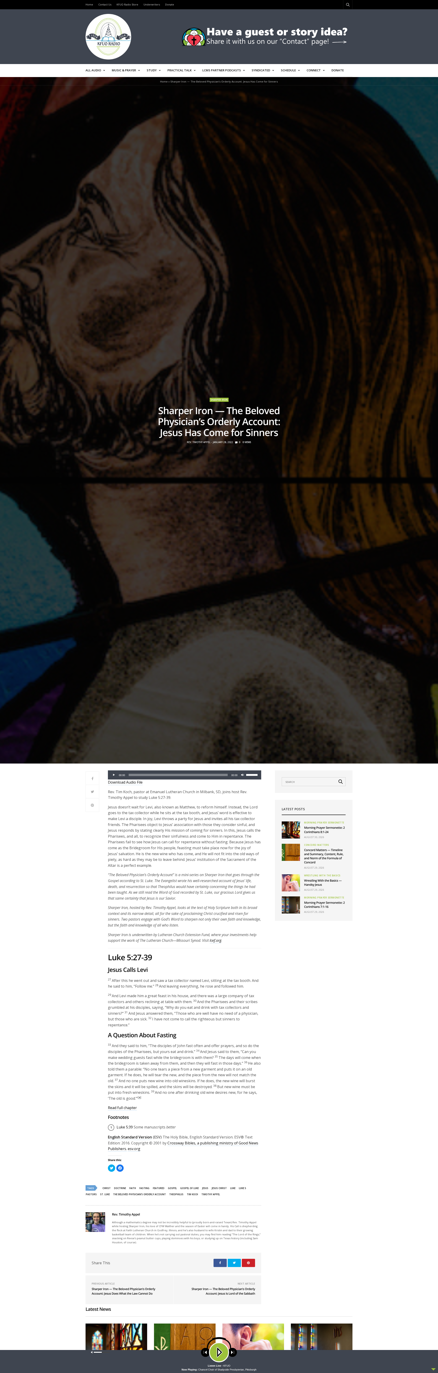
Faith (132, 1188)
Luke (232, 1188)
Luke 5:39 (125, 1127)
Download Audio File (125, 782)
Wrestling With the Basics (322, 875)
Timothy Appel (210, 1194)
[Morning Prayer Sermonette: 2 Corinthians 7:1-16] (291, 905)
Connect (314, 70)
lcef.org (215, 940)
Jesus (205, 1188)
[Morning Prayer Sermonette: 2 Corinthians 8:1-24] (291, 830)
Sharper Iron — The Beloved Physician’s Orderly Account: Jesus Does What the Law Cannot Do (123, 1291)
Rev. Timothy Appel (198, 442)
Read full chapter (122, 1107)
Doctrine (120, 1188)
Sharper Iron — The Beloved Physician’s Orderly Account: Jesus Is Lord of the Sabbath (223, 1291)
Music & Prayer (124, 70)
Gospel (172, 1188)
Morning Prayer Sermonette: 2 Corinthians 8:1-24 (324, 830)
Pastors (91, 1194)
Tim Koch (192, 1194)
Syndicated (261, 70)
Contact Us (104, 4)
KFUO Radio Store (127, 4)
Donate (169, 4)
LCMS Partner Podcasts (221, 70)
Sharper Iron (219, 399)
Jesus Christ (219, 1188)
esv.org (134, 1148)
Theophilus (176, 1194)
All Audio (93, 70)
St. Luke (105, 1194)
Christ (106, 1188)
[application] (184, 774)
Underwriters (151, 4)
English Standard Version (130, 1137)
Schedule (288, 70)
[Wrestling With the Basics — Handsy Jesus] (291, 882)
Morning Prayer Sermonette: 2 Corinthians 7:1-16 (324, 905)
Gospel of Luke (189, 1188)
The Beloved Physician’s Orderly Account (139, 1194)
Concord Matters (316, 845)
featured (158, 1188)
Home (89, 4)
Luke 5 (242, 1188)
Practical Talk (179, 70)
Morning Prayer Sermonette (324, 822)
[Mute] (242, 775)
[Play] (114, 775)
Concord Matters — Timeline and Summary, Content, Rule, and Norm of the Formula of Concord (324, 856)
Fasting (144, 1188)
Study (152, 70)
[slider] (252, 774)
